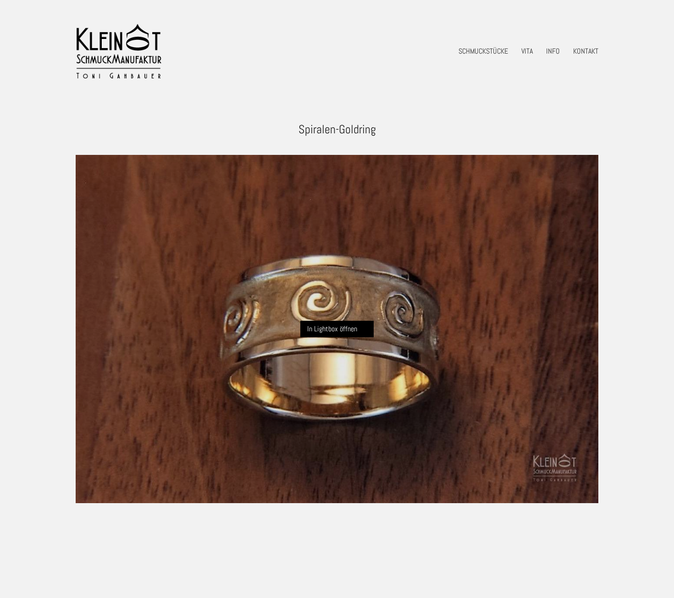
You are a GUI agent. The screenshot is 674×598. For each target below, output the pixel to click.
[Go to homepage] (118, 51)
